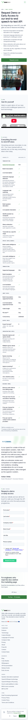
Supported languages (9, 164)
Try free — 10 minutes (14, 597)
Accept (22, 716)
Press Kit (4, 647)
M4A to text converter (8, 686)
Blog (3, 658)
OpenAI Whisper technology (10, 679)
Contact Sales (5, 652)
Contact (4, 649)
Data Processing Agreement (10, 695)
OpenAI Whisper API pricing (10, 681)
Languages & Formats (8, 637)
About (3, 644)
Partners (4, 630)
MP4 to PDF (5, 689)
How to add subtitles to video (10, 684)
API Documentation (7, 665)
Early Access (5, 670)
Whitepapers (5, 663)
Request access (14, 60)
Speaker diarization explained (10, 677)
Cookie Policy (5, 700)
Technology (5, 633)
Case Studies (5, 661)
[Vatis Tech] (6, 2)
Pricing (3, 642)
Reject (15, 716)
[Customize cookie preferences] (9, 716)
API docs (18, 592)
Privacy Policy (6, 697)
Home (2, 9)
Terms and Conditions (8, 702)
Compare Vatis (6, 640)
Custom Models (6, 635)
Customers (5, 628)
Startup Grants (6, 668)
